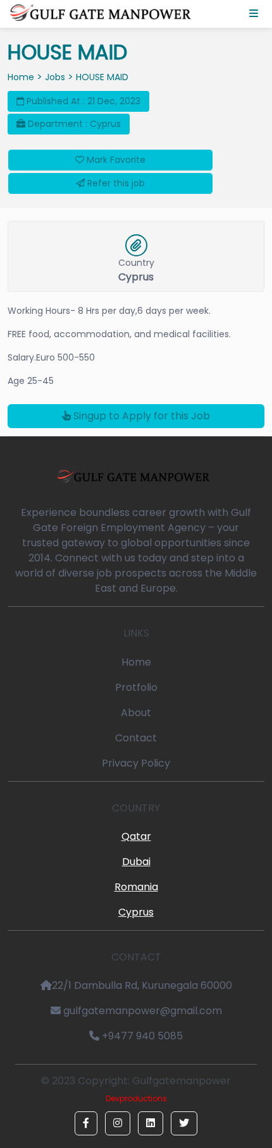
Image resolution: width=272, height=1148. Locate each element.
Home (21, 77)
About (136, 712)
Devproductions (136, 1098)
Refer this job (115, 183)
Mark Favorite (114, 159)
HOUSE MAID (102, 77)
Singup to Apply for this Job (140, 416)
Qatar (136, 836)
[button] (86, 1123)
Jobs (55, 77)
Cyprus (136, 912)
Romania (136, 887)
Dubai (136, 861)
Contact (136, 738)
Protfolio (136, 687)
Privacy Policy (136, 763)
